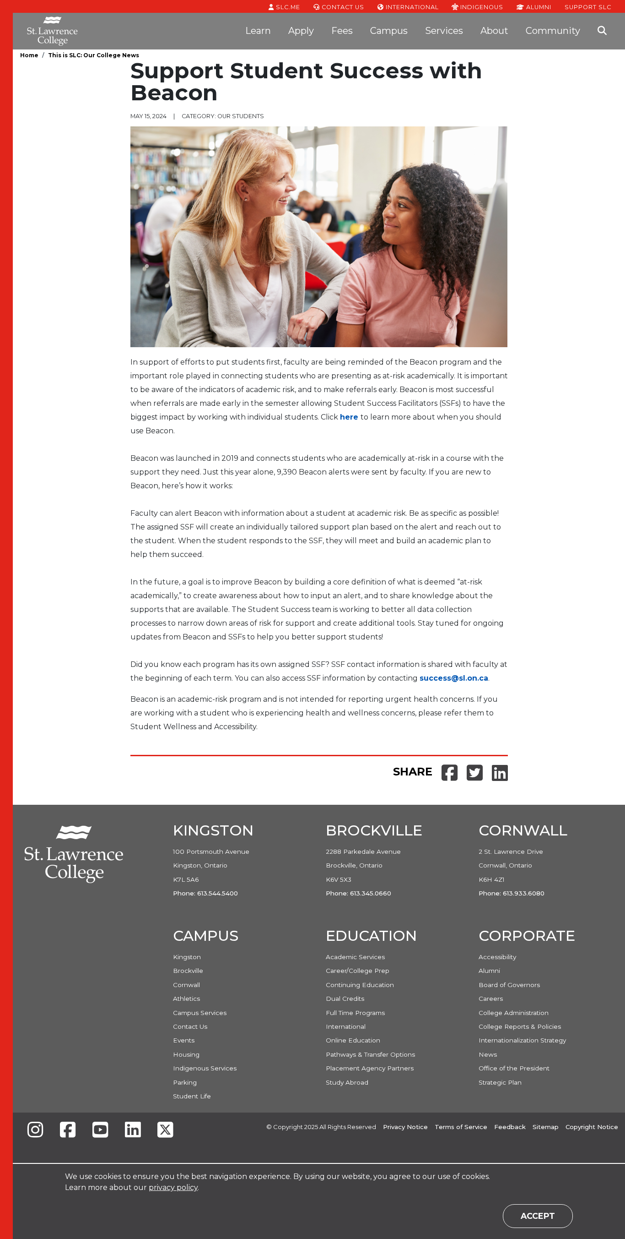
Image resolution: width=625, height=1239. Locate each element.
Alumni (537, 7)
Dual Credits (345, 998)
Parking (185, 1082)
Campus (389, 30)
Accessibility (497, 957)
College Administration (514, 1012)
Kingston (187, 957)
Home (29, 55)
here (349, 417)
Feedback (510, 1126)
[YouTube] (100, 1131)
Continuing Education (360, 984)
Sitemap (546, 1126)
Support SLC (588, 7)
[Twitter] (165, 1131)
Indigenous (480, 7)
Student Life (192, 1096)
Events (183, 1040)
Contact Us (342, 7)
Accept (538, 1216)
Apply (301, 30)
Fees (342, 30)
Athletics (186, 998)
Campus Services (199, 1012)
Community (553, 30)
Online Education (353, 1040)
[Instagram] (35, 1131)
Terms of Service (461, 1126)
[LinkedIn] (132, 1131)
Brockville (188, 970)
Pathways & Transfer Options (370, 1054)
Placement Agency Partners (370, 1068)
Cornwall (186, 984)
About (494, 30)
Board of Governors (509, 984)
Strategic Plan (500, 1082)
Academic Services (355, 957)
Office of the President (514, 1068)
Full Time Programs (355, 1012)
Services (444, 30)
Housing (186, 1054)
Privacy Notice (405, 1126)
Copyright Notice (592, 1126)
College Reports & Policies (520, 1026)
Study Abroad (347, 1082)
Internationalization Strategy (522, 1040)
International (411, 7)
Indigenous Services (205, 1068)
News (488, 1054)
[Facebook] (67, 1131)
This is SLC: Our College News (93, 55)
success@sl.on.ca (454, 678)
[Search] (602, 31)
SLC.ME (287, 7)
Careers (491, 998)
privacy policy (173, 1187)
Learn (258, 30)
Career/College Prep (357, 970)
